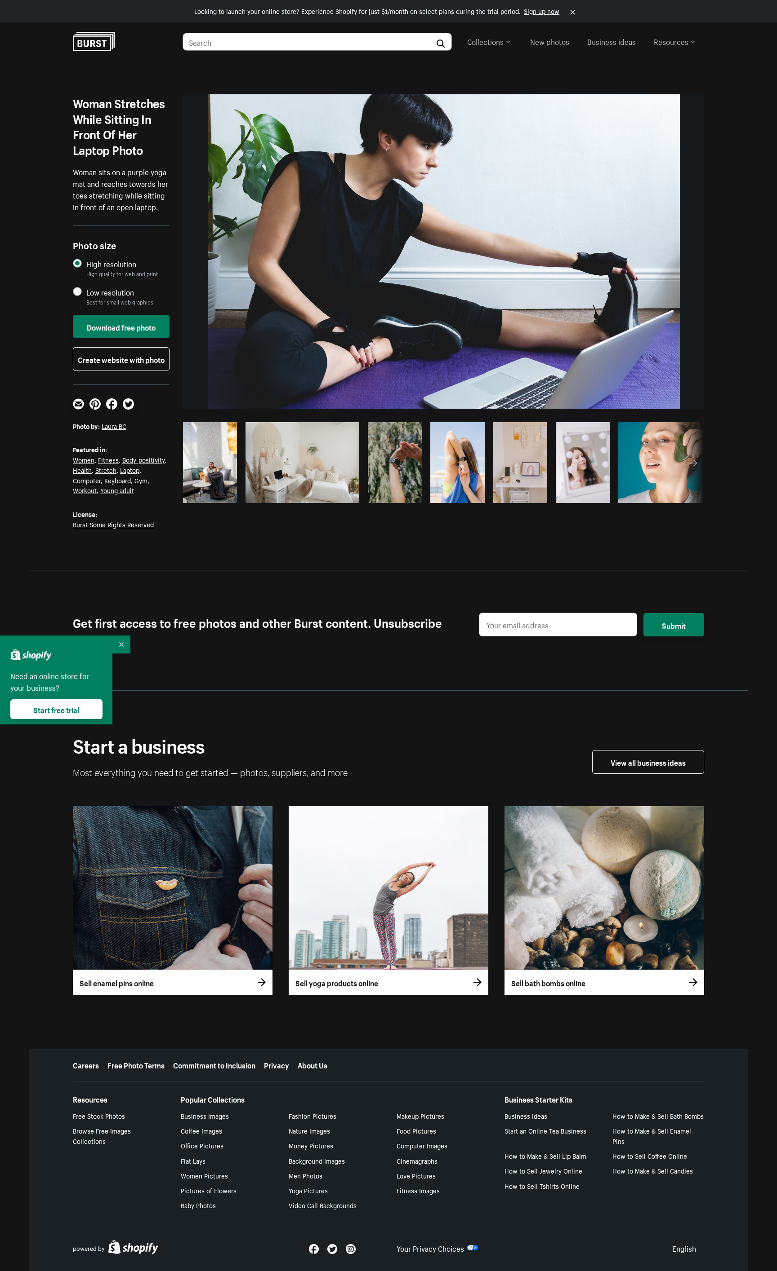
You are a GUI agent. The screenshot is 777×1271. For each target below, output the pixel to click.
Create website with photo (121, 359)
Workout (85, 490)
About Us (312, 1064)
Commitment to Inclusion (214, 1064)
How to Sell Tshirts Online (542, 1186)
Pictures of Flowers (209, 1190)
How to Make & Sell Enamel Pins (651, 1135)
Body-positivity (143, 459)
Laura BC (114, 426)
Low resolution (110, 292)
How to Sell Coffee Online (649, 1156)
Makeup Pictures (420, 1116)
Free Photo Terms (136, 1064)
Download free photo (121, 326)
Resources (671, 41)
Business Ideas (526, 1116)
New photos (549, 41)
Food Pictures (416, 1130)
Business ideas (611, 41)
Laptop (129, 470)
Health (82, 470)
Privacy (276, 1064)
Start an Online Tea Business (545, 1130)
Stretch (105, 470)
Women (83, 459)
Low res (213, 493)
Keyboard (117, 480)
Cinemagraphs (417, 1160)
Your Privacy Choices (430, 1247)
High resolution (111, 264)
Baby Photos (198, 1205)
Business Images (205, 1116)
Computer (87, 480)
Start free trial (56, 709)
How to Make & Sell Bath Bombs (658, 1116)
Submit (674, 625)
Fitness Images (418, 1190)
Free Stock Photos (99, 1116)
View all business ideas (648, 762)
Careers (86, 1064)
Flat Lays (193, 1160)
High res (298, 493)
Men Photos (305, 1175)
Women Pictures (204, 1175)
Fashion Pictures (312, 1116)
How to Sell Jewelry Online (543, 1170)
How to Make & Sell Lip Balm (545, 1156)
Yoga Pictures (308, 1190)
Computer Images (422, 1145)
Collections (485, 41)
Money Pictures (311, 1145)
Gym (140, 480)
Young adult (117, 490)
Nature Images (309, 1130)
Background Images (317, 1160)
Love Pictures (416, 1175)
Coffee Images (201, 1130)
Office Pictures (202, 1145)
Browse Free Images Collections (102, 1135)
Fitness (108, 459)
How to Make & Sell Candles (652, 1170)
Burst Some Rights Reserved (113, 524)
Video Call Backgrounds (323, 1205)
